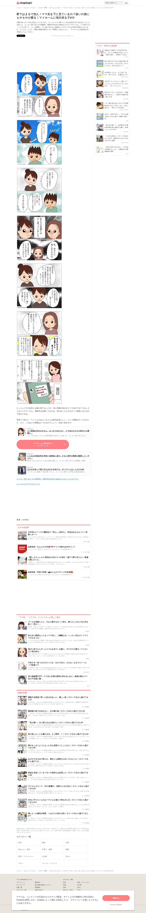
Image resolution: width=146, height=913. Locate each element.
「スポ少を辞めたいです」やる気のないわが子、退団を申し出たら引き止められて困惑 (116, 138)
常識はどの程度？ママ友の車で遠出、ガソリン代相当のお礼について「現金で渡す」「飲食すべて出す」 (116, 52)
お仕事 (79, 885)
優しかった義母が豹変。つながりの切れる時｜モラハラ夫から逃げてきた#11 (58, 814)
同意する (116, 898)
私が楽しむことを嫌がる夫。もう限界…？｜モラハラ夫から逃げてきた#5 (58, 734)
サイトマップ (21, 885)
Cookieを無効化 (116, 904)
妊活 (64, 882)
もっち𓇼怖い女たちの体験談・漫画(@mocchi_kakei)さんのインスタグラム (48, 479)
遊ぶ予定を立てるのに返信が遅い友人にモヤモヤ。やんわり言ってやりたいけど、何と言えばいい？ (116, 63)
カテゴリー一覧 (21, 890)
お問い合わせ (39, 890)
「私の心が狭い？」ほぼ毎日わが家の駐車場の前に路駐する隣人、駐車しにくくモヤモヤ (116, 127)
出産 (64, 887)
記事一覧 (19, 887)
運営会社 (37, 882)
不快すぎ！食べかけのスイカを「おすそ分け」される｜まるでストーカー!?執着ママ (57, 663)
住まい (79, 887)
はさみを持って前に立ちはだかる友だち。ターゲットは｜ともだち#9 (55, 469)
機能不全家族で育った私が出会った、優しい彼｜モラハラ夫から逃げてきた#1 (58, 698)
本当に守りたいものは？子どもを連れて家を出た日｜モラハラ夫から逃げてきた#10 (58, 801)
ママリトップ (21, 882)
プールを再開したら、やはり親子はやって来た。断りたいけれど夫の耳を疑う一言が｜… (58, 623)
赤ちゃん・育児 (68, 890)
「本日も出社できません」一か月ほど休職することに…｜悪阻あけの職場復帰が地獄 (116, 149)
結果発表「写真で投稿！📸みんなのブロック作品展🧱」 (51, 572)
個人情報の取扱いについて (43, 885)
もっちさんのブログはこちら (28, 484)
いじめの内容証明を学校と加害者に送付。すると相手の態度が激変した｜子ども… (58, 457)
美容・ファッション (83, 882)
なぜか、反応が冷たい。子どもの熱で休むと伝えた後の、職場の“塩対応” (116, 116)
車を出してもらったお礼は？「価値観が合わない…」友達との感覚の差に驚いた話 (116, 94)
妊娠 (64, 885)
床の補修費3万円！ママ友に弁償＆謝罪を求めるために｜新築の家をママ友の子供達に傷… (57, 677)
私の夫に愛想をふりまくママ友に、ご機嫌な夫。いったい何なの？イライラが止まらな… (58, 636)
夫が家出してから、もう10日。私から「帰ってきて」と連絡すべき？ (116, 73)
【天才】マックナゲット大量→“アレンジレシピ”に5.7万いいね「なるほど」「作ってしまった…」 (116, 83)
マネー (79, 890)
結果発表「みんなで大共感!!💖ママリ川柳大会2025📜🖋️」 (52, 547)
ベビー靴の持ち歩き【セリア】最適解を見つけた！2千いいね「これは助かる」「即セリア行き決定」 (116, 105)
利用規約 (37, 887)
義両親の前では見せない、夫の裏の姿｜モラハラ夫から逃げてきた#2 (56, 711)
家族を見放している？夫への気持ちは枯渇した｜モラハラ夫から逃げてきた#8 (58, 773)
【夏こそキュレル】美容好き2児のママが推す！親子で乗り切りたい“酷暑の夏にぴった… (58, 558)
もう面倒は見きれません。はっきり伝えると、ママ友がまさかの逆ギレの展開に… (58, 431)
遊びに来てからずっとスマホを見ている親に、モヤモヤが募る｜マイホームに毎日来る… (58, 650)
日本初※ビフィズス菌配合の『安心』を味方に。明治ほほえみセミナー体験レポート (57, 533)
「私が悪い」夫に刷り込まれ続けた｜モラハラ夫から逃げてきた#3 (55, 722)
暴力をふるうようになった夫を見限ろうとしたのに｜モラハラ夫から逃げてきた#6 (58, 746)
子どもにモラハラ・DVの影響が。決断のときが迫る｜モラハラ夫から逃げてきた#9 (58, 787)
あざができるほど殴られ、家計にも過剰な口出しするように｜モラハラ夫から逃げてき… (58, 760)
